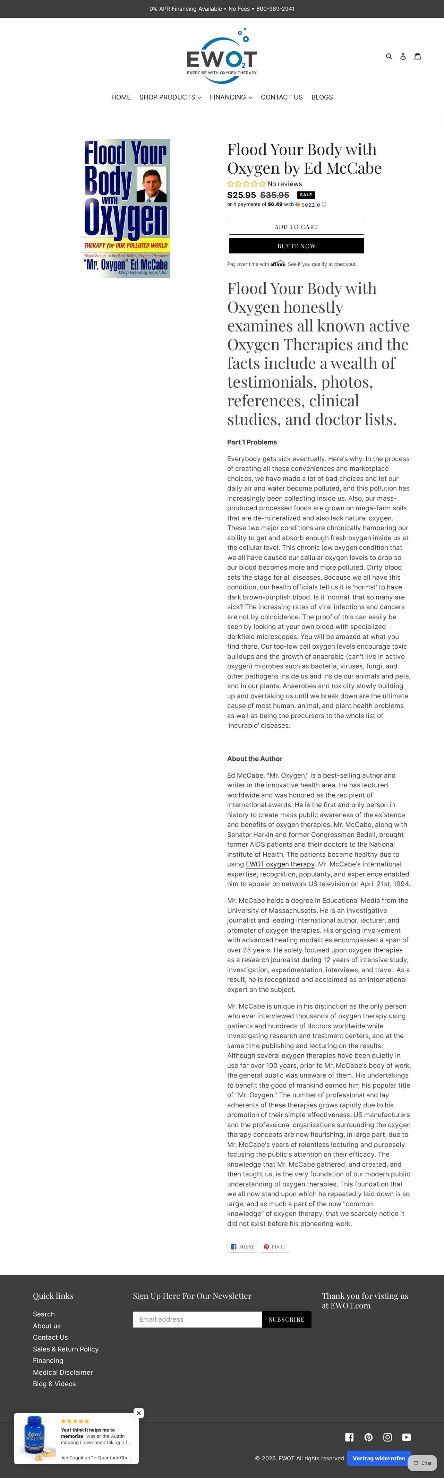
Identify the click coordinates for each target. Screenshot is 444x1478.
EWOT (286, 1458)
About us (47, 1326)
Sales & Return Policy (66, 1349)
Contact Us (50, 1337)
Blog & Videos (54, 1384)
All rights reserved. (320, 1458)
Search (44, 1314)
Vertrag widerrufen (379, 1458)
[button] (246, 184)
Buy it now (297, 246)
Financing (48, 1361)
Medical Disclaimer (63, 1372)
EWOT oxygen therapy (280, 864)
